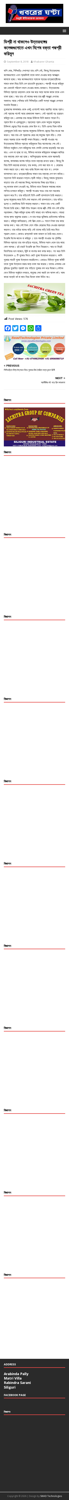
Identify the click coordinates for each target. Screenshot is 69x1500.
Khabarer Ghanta (44, 61)
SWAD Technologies (51, 1496)
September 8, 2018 (17, 61)
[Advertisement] (34, 494)
